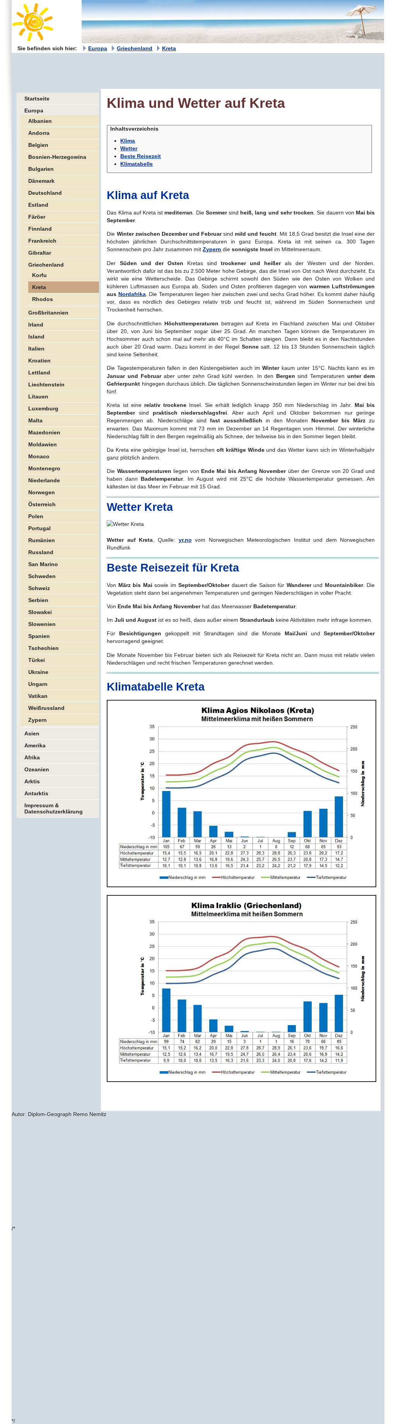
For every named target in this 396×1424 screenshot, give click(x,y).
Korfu (39, 275)
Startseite (37, 98)
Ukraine (38, 672)
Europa (97, 48)
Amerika (35, 745)
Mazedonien (44, 432)
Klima (127, 141)
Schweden (42, 576)
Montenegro (44, 468)
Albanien (40, 121)
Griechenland (134, 48)
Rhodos (42, 299)
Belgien (38, 145)
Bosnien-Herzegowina (57, 157)
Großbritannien (48, 313)
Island (36, 336)
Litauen (38, 396)
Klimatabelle (136, 164)
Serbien (38, 600)
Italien (36, 348)
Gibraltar (39, 253)
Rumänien (41, 540)
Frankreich (42, 241)
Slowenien (42, 624)
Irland (35, 325)
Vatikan (38, 696)
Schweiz (39, 588)
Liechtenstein (46, 384)
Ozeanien (36, 769)
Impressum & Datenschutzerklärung (53, 808)
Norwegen (41, 492)
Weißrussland (46, 708)
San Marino (43, 564)
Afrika (32, 757)
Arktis (32, 781)
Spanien (39, 636)
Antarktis (36, 793)
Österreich (42, 504)
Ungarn (38, 684)
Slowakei (40, 612)
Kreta (169, 48)
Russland (40, 552)
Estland (38, 205)
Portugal (39, 528)
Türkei (36, 660)
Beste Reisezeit (140, 156)
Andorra (39, 133)
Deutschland (45, 193)
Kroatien (39, 360)
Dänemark (41, 181)
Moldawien (42, 444)
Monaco (39, 456)
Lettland (39, 372)
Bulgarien (41, 169)
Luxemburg (43, 408)
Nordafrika (132, 294)
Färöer (36, 217)
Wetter (128, 148)
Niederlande (44, 480)
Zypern (37, 720)
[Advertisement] (152, 70)
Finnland (40, 229)
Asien (31, 733)
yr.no (185, 540)
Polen (35, 516)
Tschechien (43, 648)
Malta (35, 420)
